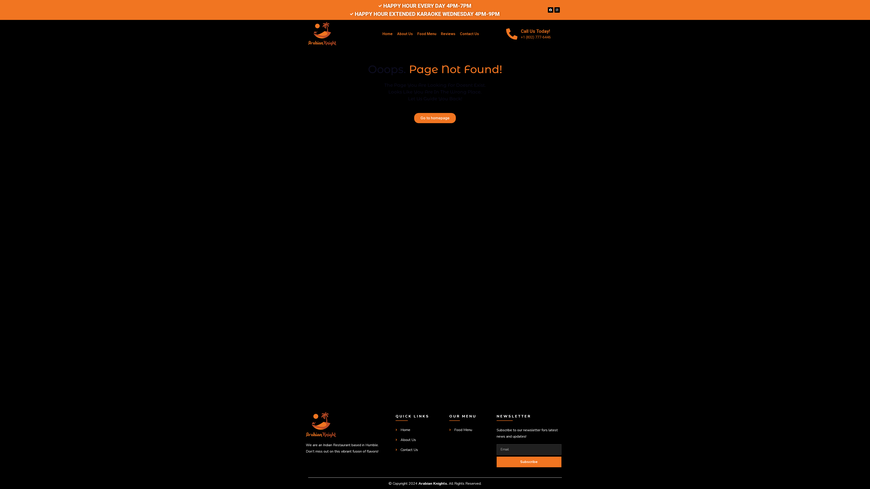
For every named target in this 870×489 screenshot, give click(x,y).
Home (387, 34)
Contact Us (469, 34)
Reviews (448, 34)
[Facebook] (550, 10)
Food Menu (426, 34)
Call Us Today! (535, 31)
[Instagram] (557, 10)
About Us (405, 34)
